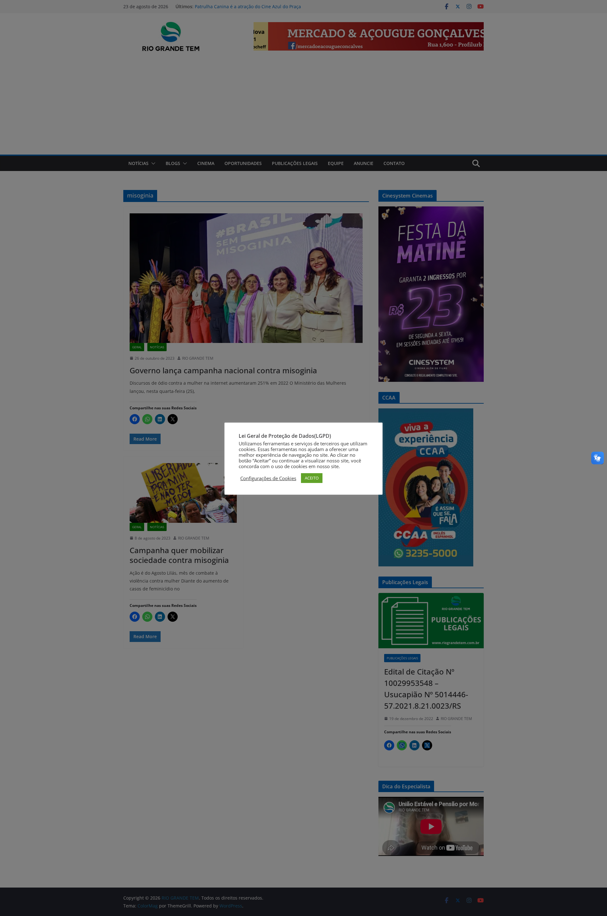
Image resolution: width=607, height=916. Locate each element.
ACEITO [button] (312, 478)
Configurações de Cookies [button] (268, 478)
